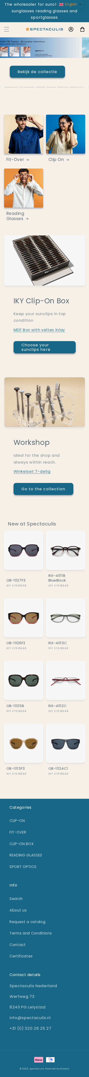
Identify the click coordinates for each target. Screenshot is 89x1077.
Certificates (21, 956)
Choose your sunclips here (36, 347)
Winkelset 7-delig (32, 471)
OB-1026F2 (15, 643)
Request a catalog (27, 921)
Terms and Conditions (30, 933)
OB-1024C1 (58, 768)
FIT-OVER (17, 832)
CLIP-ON (17, 820)
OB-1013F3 (15, 768)
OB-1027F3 (16, 580)
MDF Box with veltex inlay (39, 330)
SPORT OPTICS (23, 866)
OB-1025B (15, 706)
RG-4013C (57, 643)
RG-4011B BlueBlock (57, 577)
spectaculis (37, 1068)
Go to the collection (43, 489)
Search (16, 898)
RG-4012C (57, 706)
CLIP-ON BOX (21, 843)
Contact (17, 944)
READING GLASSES (25, 855)
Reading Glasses (15, 216)
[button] (6, 29)
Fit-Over (15, 159)
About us (18, 910)
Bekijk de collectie (45, 71)
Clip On (56, 159)
